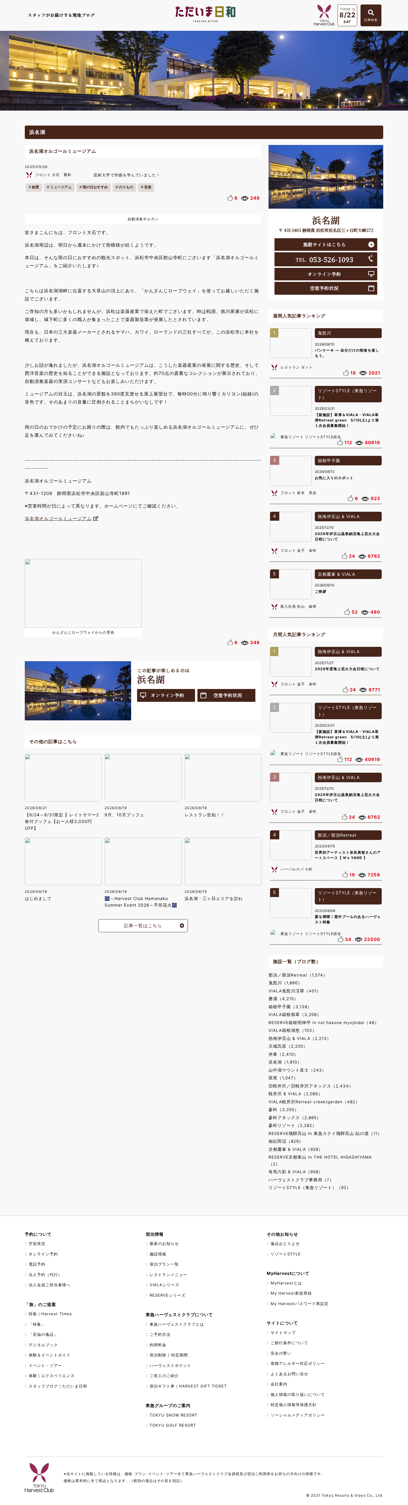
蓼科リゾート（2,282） (293, 1125)
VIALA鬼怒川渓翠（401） (295, 990)
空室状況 (37, 1243)
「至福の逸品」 (43, 1334)
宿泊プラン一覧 (164, 1264)
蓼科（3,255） (284, 1109)
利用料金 (158, 1344)
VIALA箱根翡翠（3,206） (295, 1014)
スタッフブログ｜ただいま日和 (58, 1386)
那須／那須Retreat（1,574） (298, 975)
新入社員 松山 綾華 (298, 606)
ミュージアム (61, 187)
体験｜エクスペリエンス (52, 1375)
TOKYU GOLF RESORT (173, 1425)
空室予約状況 (228, 695)
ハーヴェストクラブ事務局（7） (301, 1179)
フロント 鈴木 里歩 (298, 493)
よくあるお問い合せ (289, 1373)
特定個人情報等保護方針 (294, 1404)
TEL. (324, 259)
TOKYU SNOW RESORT (173, 1415)
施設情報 (158, 1254)
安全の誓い (281, 1353)
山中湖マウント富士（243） (297, 1070)
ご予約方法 (160, 1334)
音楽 (147, 187)
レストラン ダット (296, 367)
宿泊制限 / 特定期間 (169, 1355)
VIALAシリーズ (164, 1284)
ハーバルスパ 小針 (296, 869)
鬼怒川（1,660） (285, 982)
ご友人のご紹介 (164, 1375)
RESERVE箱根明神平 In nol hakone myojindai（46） (324, 1022)
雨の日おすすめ (95, 187)
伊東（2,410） (283, 1054)
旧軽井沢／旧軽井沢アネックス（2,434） (311, 1086)
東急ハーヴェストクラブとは (177, 1324)
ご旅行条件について (289, 1342)
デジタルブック (43, 1344)
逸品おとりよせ (285, 1243)
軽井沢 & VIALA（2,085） (296, 1093)
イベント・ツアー (45, 1365)
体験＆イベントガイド (49, 1355)
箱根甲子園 (329, 460)
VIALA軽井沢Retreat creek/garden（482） (314, 1101)
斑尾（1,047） (283, 1077)
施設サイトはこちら (324, 244)
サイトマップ (283, 1332)
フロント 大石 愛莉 (53, 174)
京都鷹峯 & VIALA (336, 574)
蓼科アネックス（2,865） (295, 1117)
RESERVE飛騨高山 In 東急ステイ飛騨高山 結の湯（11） (325, 1133)
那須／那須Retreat (337, 835)
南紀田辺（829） (286, 1141)
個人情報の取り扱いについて (298, 1394)
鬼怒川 (324, 332)
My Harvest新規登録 (291, 1293)
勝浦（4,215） (283, 998)
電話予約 (37, 1264)
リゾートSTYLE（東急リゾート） (347, 394)
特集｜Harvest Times (50, 1313)
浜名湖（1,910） (285, 1062)
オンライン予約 (167, 695)
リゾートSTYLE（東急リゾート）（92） (310, 1187)
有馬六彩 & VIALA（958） (296, 1171)
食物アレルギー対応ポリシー (298, 1363)
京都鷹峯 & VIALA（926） (296, 1149)
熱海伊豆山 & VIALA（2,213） (300, 1038)
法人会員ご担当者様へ (49, 1284)
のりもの (126, 187)
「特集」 (37, 1324)
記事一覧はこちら (143, 925)
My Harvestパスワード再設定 (300, 1303)
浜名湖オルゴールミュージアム (58, 518)
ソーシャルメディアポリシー (298, 1415)
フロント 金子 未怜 (298, 550)
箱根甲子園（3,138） (290, 1006)
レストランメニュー (168, 1274)
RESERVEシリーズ (167, 1295)
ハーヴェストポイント (170, 1365)
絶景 (35, 187)
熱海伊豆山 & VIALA (339, 516)
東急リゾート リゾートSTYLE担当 (310, 437)
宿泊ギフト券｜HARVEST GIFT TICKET (188, 1386)
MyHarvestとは (286, 1283)
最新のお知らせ (164, 1243)
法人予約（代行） (45, 1274)
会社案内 (279, 1384)
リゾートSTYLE (286, 1254)
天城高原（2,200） (288, 1046)
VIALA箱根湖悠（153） (293, 1030)
